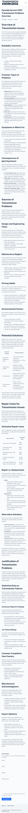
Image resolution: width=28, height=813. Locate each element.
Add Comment (5, 779)
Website (3, 772)
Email (3, 766)
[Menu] (25, 2)
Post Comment (6, 799)
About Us (4, 805)
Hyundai (15, 19)
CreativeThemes (5, 811)
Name (3, 760)
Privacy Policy (10, 805)
